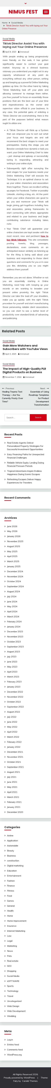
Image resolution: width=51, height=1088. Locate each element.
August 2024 (13, 591)
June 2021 (12, 782)
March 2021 (13, 797)
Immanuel (24, 52)
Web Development (16, 1011)
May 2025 (12, 551)
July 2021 (11, 777)
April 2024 (12, 611)
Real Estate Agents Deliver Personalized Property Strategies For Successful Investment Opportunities (25, 446)
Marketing (12, 946)
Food (9, 895)
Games (10, 900)
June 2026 (12, 526)
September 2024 (15, 586)
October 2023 (14, 641)
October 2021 (14, 762)
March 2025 (13, 561)
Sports (10, 986)
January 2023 (13, 686)
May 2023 (12, 666)
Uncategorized (14, 1001)
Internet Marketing (16, 931)
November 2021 (15, 756)
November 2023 (15, 636)
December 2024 (15, 571)
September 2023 (15, 646)
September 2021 (15, 767)
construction (13, 860)
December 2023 (15, 631)
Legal (9, 940)
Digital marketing (15, 865)
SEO (9, 966)
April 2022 (12, 731)
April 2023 (12, 671)
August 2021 (13, 772)
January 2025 (13, 566)
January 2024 (13, 626)
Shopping (11, 971)
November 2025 (15, 541)
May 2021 (12, 787)
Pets (9, 956)
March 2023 (13, 676)
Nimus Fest (23, 11)
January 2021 (13, 807)
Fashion (11, 880)
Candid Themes (30, 1081)
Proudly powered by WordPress (19, 1077)
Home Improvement (16, 920)
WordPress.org (14, 1054)
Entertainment (14, 875)
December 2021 (15, 751)
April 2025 (12, 556)
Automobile (12, 845)
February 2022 (14, 742)
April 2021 (12, 792)
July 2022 (11, 716)
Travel (10, 996)
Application (12, 840)
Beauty (10, 850)
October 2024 (14, 581)
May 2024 (12, 606)
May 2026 (12, 531)
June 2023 (12, 661)
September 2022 (15, 706)
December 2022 (15, 691)
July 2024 (11, 596)
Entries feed (13, 1044)
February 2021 (14, 802)
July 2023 (11, 656)
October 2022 (14, 701)
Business (11, 855)
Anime (10, 835)
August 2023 (13, 651)
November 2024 (15, 576)
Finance (11, 885)
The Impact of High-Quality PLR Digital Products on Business (24, 370)
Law (9, 935)
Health (10, 910)
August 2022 (13, 711)
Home (10, 915)
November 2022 (15, 696)
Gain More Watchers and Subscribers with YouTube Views (25, 347)
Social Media (9, 38)
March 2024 (13, 616)
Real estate (12, 960)
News (10, 951)
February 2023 (14, 681)
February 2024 (14, 621)
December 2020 (15, 812)
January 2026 (13, 536)
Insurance (11, 925)
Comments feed (15, 1049)
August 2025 (13, 546)
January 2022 (13, 747)
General (11, 905)
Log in (10, 1039)
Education (12, 870)
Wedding (11, 1016)
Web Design (13, 1006)
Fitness (10, 890)
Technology (12, 991)
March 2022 (13, 736)
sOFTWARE (13, 981)
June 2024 (12, 601)
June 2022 (12, 721)
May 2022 (12, 726)
